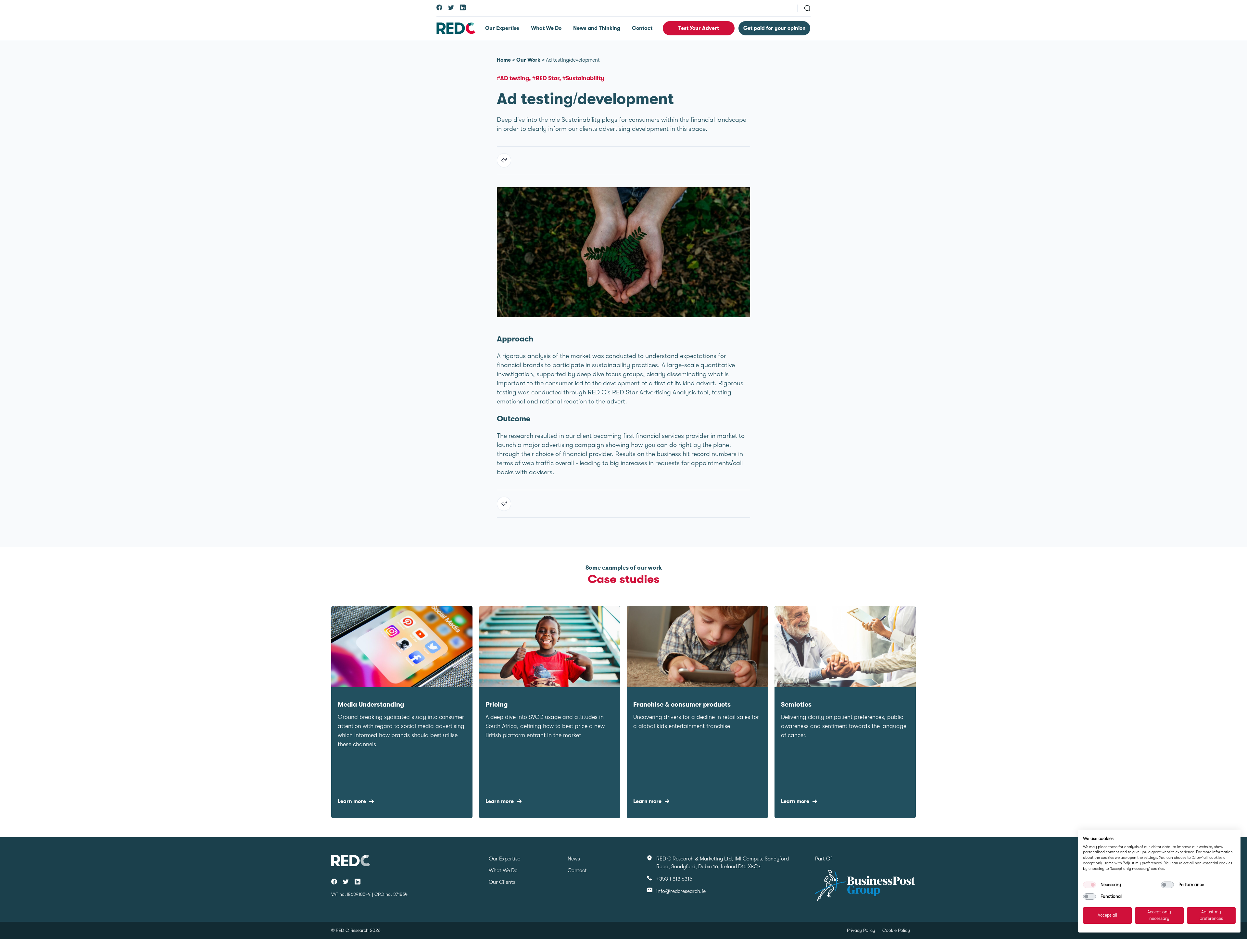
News (574, 859)
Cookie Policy (896, 930)
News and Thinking (596, 28)
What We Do (546, 28)
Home (504, 60)
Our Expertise (502, 28)
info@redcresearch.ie (681, 891)
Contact (642, 28)
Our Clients (502, 882)
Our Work (528, 60)
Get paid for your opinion (774, 28)
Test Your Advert (698, 28)
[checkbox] (1089, 885)
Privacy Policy (861, 930)
